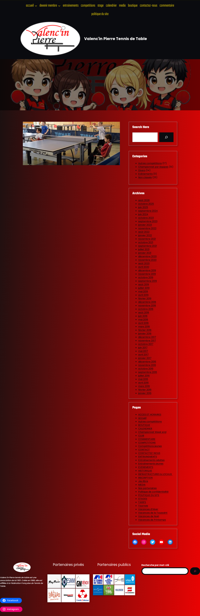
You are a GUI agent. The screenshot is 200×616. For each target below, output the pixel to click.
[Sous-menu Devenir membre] (59, 5)
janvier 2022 (145, 235)
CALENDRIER (145, 428)
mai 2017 (143, 351)
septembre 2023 (147, 221)
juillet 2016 (144, 375)
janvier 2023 (145, 225)
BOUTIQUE (144, 425)
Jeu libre (143, 481)
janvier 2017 (144, 358)
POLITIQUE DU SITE (148, 495)
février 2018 (144, 330)
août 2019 (143, 284)
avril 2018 (143, 323)
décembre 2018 (147, 302)
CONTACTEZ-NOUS (149, 453)
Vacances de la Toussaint (152, 512)
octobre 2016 (145, 368)
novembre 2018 (147, 305)
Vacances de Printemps (152, 519)
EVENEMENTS (145, 467)
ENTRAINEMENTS (147, 456)
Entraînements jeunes (150, 463)
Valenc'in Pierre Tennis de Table (115, 38)
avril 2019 (143, 295)
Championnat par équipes (153, 167)
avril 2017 (143, 354)
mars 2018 (144, 326)
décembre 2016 (147, 361)
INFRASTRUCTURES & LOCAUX (155, 474)
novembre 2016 (147, 365)
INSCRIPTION (145, 477)
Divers (141, 170)
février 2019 (144, 298)
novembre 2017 (147, 340)
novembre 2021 (147, 239)
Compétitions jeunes (150, 446)
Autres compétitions (150, 163)
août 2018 (143, 312)
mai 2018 (143, 319)
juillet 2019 (143, 288)
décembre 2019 (147, 270)
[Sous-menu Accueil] (36, 5)
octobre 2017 (145, 344)
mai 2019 (143, 291)
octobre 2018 (145, 309)
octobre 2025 (146, 203)
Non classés (145, 177)
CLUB (141, 435)
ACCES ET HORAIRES (149, 414)
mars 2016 (144, 386)
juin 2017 (142, 347)
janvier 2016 (144, 393)
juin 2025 (143, 207)
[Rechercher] (195, 571)
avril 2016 (143, 382)
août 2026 (144, 200)
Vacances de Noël (148, 516)
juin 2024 (143, 214)
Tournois (143, 505)
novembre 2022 (147, 228)
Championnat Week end (152, 432)
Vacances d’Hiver (148, 509)
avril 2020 (143, 267)
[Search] (166, 137)
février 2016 (144, 389)
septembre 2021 (147, 246)
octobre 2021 (145, 242)
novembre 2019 (147, 274)
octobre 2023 (146, 218)
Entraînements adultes (151, 460)
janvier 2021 (144, 253)
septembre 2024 (148, 210)
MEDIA (142, 484)
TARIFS (142, 502)
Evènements (145, 174)
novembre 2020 (147, 260)
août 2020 (144, 263)
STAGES (142, 498)
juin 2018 (142, 316)
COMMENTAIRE (146, 439)
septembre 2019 (147, 281)
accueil (142, 418)
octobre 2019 (145, 277)
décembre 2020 (147, 256)
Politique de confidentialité (153, 491)
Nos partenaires (147, 488)
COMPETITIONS (147, 442)
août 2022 (143, 232)
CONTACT (144, 449)
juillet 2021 (143, 249)
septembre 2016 (147, 372)
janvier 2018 (144, 333)
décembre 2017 (147, 337)
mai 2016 (143, 379)
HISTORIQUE (145, 470)
